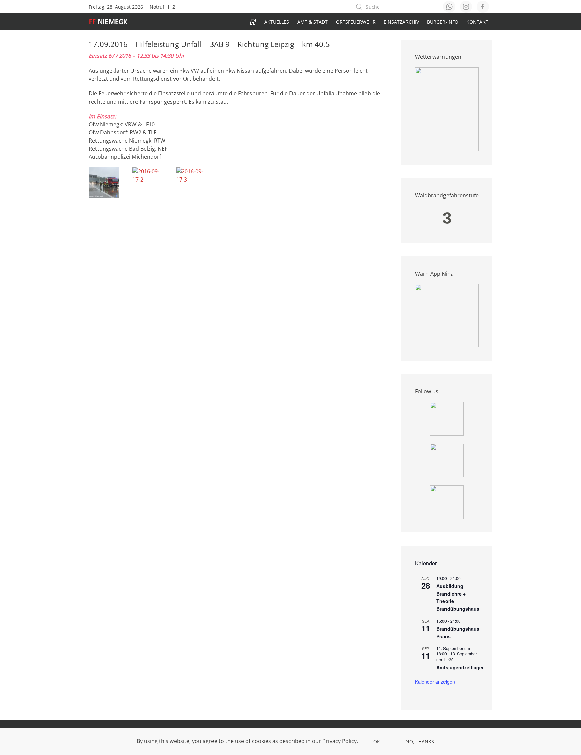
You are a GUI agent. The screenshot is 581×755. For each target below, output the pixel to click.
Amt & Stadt (312, 21)
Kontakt (477, 21)
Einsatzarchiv (401, 21)
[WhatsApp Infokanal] (447, 418)
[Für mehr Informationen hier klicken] (447, 109)
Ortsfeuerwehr (356, 21)
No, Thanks (419, 741)
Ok (376, 741)
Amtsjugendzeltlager (460, 667)
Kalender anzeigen (435, 681)
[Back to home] (112, 21)
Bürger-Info (442, 21)
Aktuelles (276, 21)
